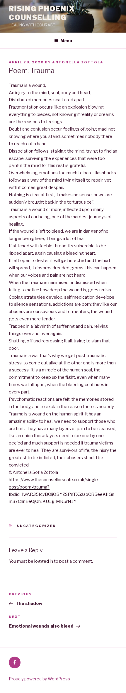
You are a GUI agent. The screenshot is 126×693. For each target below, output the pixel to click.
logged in (43, 561)
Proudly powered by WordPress (39, 678)
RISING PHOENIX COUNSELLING (42, 13)
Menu (66, 40)
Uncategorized (36, 526)
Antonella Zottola (77, 62)
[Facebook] (15, 662)
